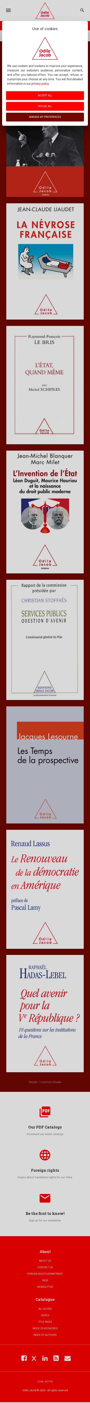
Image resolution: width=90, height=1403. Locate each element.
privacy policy (40, 83)
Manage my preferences (45, 116)
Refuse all (45, 106)
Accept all (45, 95)
